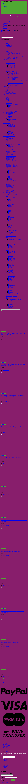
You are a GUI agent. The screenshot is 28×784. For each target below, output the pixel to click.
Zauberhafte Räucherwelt (13, 77)
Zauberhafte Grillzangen (11, 154)
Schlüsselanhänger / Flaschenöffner (15, 293)
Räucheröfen (13, 79)
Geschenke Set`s (11, 304)
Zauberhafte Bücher (10, 143)
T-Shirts (13, 30)
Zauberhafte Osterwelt (10, 67)
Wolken (10, 231)
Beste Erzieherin (11, 251)
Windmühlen (8, 51)
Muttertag (8, 130)
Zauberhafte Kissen (10, 159)
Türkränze (8, 298)
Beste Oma (10, 246)
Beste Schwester (11, 259)
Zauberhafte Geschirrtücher (11, 153)
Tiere (9, 229)
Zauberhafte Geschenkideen (9, 136)
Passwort (3, 777)
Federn (9, 211)
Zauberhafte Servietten (10, 167)
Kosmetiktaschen (9, 243)
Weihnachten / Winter (12, 230)
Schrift (9, 221)
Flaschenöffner (9, 45)
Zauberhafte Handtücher (11, 156)
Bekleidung (5, 23)
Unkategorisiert (6, 94)
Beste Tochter (11, 247)
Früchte (9, 212)
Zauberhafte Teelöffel (10, 181)
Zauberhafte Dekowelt (10, 63)
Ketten (7, 196)
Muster (9, 219)
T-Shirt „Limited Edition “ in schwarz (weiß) (10, 642)
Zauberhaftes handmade (8, 237)
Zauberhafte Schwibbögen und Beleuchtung (17, 80)
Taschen (10, 117)
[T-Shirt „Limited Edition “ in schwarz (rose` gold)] (10, 667)
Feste (4, 24)
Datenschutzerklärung (7, 747)
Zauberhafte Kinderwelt (8, 189)
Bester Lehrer (11, 265)
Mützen (7, 98)
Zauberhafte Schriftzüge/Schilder (12, 166)
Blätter (9, 205)
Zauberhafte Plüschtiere (13, 74)
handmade (5, 28)
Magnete (7, 250)
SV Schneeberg (6, 91)
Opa (9, 176)
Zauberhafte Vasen (12, 66)
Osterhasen (10, 306)
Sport (9, 224)
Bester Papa (10, 269)
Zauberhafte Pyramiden (13, 76)
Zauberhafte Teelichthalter (13, 84)
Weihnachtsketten (12, 197)
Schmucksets (11, 201)
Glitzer (9, 213)
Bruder (9, 170)
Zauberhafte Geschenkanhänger (12, 152)
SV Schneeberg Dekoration (11, 93)
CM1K (7, 751)
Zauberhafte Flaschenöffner (11, 151)
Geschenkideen (6, 25)
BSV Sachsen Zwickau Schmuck (12, 57)
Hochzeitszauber (9, 127)
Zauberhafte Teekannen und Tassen (15, 83)
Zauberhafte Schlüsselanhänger (12, 165)
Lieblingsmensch (11, 172)
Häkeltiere (8, 240)
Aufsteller (8, 238)
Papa (9, 177)
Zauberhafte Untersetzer (11, 185)
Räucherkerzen (14, 78)
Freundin (10, 145)
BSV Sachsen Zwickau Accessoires (13, 53)
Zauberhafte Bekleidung (5, 30)
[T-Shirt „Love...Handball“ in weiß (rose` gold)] (10, 546)
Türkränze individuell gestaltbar (14, 299)
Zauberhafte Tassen (10, 169)
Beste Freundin (11, 244)
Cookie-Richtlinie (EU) (8, 741)
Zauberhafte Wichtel (12, 85)
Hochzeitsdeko (11, 129)
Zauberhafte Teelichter (13, 65)
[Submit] (3, 758)
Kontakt (4, 6)
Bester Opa (10, 267)
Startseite (5, 3)
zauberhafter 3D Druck (10, 300)
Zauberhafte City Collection (9, 112)
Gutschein (5, 86)
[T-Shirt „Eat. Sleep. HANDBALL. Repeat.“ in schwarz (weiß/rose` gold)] (10, 606)
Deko (7, 43)
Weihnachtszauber (9, 133)
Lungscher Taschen (10, 90)
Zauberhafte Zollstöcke (10, 187)
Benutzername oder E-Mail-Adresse (8, 773)
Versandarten (5, 744)
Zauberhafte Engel (9, 149)
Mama (9, 173)
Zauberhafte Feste (6, 123)
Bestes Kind (10, 270)
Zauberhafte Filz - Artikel (11, 150)
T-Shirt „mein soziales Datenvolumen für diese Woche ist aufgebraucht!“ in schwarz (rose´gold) (12, 427)
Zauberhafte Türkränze (10, 184)
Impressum (5, 746)
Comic (9, 209)
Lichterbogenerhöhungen (16, 81)
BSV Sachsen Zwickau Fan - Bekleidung (14, 56)
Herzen (9, 214)
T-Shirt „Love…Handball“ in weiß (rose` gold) (10, 551)
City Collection (11, 207)
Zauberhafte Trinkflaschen (11, 183)
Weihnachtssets (11, 234)
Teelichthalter (8, 297)
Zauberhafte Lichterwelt (11, 160)
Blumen (10, 206)
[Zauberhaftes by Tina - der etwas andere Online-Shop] (10, 16)
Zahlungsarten (6, 743)
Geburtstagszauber (9, 124)
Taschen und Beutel (10, 138)
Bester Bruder (11, 261)
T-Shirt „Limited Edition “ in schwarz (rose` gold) (11, 672)
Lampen (10, 44)
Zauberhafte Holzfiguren (13, 72)
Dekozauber (5, 21)
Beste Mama (10, 245)
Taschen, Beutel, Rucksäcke (11, 111)
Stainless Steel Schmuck (11, 236)
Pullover (7, 99)
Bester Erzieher (11, 263)
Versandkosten (6, 339)
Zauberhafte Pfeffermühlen (11, 163)
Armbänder (8, 193)
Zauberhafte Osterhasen (13, 68)
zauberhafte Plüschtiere (10, 191)
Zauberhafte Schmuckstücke (9, 192)
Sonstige (10, 179)
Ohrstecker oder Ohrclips (13, 200)
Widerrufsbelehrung (7, 745)
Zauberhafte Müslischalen (11, 161)
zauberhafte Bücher (10, 190)
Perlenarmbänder (9, 232)
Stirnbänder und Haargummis (12, 104)
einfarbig (10, 210)
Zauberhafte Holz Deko (10, 157)
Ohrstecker (8, 203)
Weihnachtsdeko (11, 134)
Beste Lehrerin (11, 254)
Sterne (9, 226)
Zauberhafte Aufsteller (13, 64)
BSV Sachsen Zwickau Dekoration (13, 54)
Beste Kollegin (11, 253)
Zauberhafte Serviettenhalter (11, 70)
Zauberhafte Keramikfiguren (14, 73)
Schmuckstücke (6, 26)
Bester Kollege (11, 264)
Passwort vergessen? (5, 782)
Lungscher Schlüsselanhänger (12, 89)
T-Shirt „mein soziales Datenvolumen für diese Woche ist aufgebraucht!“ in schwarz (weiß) (12, 396)
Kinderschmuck (9, 198)
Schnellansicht (3, 331)
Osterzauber (8, 131)
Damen (9, 100)
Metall (9, 218)
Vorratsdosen (8, 139)
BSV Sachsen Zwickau (8, 52)
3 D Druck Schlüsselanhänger (14, 273)
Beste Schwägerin (12, 258)
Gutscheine (5, 22)
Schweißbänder (9, 103)
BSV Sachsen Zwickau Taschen (12, 58)
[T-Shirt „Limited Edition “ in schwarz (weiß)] (10, 637)
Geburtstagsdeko (11, 125)
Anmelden (13, 780)
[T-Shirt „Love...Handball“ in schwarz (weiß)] (10, 576)
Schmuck (10, 116)
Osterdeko (10, 132)
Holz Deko (8, 241)
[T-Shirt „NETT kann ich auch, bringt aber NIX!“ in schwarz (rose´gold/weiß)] (10, 453)
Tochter (9, 147)
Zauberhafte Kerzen (10, 158)
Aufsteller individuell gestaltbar (14, 239)
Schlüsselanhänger (9, 92)
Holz (9, 216)
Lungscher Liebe (6, 87)
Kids (7, 97)
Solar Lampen (9, 50)
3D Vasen (10, 301)
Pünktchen (10, 220)
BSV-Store (5, 7)
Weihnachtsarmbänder (12, 194)
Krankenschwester (12, 217)
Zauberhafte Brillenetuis (11, 141)
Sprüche (10, 225)
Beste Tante (10, 260)
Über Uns (5, 5)
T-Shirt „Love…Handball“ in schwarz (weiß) (10, 581)
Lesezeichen (8, 249)
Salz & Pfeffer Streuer (10, 48)
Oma (9, 174)
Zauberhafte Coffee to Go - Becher (13, 144)
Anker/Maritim (11, 204)
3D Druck (5, 41)
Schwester (10, 146)
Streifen (10, 227)
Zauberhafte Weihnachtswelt (11, 71)
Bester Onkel (11, 266)
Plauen (7, 118)
